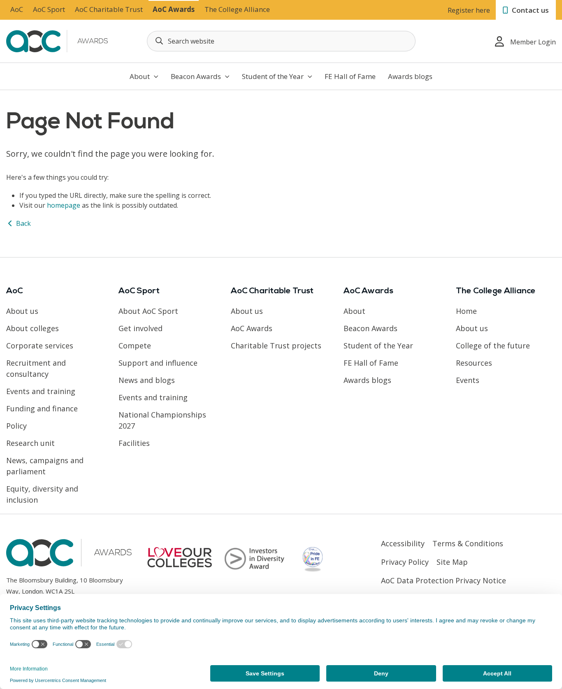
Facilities (134, 443)
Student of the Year (273, 76)
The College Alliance (237, 9)
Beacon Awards (197, 76)
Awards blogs (410, 76)
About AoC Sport (148, 311)
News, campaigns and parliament (45, 465)
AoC (16, 9)
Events (467, 380)
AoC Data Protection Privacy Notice (443, 580)
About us (22, 311)
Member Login (533, 41)
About (140, 76)
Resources (474, 363)
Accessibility (403, 543)
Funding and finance (42, 408)
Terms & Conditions (467, 543)
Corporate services (39, 345)
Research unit (30, 443)
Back (22, 223)
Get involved (140, 328)
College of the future (493, 345)
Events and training (40, 391)
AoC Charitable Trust (109, 9)
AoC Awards (174, 9)
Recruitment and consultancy (36, 368)
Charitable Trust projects (276, 345)
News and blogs (146, 380)
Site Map (452, 562)
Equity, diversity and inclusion (42, 494)
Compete (134, 345)
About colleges (32, 328)
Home (466, 311)
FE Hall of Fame (350, 76)
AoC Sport (49, 9)
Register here (469, 10)
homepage (63, 205)
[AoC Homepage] (58, 40)
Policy (16, 426)
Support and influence (157, 363)
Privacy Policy (405, 562)
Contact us (529, 10)
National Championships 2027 (162, 420)
